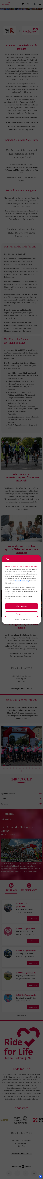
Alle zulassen (21, 606)
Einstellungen (21, 614)
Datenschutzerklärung (22, 581)
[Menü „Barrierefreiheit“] (40, 1176)
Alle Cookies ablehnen (21, 620)
